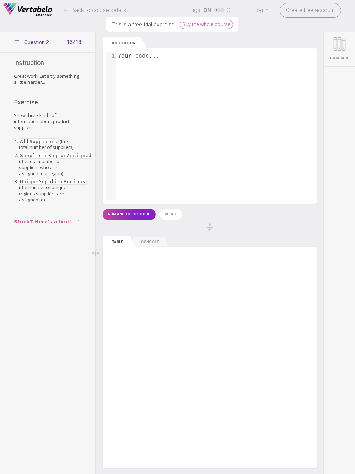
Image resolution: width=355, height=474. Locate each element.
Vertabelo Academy (27, 10)
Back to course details (98, 10)
